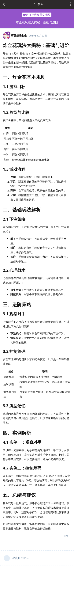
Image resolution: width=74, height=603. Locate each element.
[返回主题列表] (4, 4)
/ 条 (35, 4)
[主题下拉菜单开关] (70, 4)
